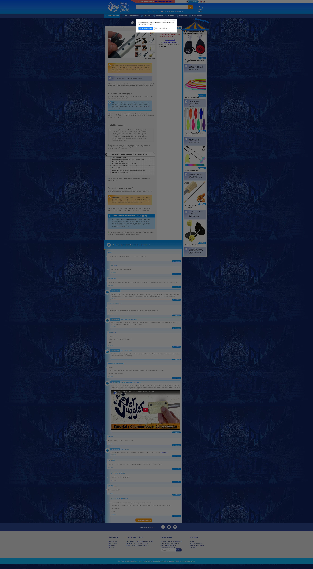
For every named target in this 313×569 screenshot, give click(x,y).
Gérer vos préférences (162, 28)
